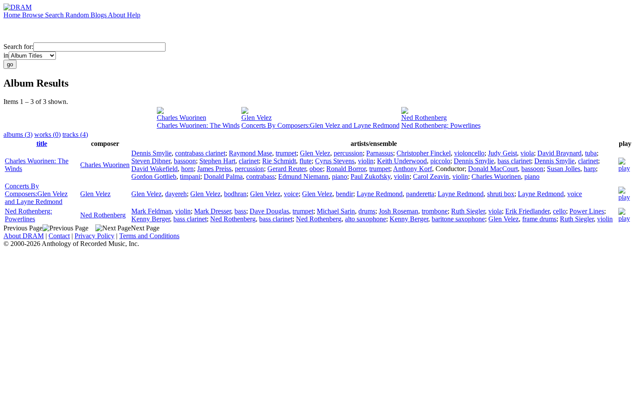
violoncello (469, 153)
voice (291, 193)
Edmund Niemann (303, 176)
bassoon (185, 161)
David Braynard (559, 153)
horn (187, 168)
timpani (190, 176)
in (6, 55)
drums (366, 211)
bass (240, 211)
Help (133, 15)
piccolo (440, 161)
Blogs (99, 15)
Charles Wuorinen (181, 117)
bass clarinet (514, 161)
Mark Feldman (151, 211)
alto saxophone (365, 219)
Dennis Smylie (151, 153)
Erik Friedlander (527, 211)
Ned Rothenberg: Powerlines (441, 125)
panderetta (420, 193)
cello (559, 211)
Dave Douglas (269, 211)
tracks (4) (75, 134)
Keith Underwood (402, 161)
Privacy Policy (94, 235)
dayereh (176, 193)
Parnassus (379, 153)
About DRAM (23, 235)
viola (527, 153)
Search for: (18, 46)
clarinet (249, 161)
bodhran (235, 193)
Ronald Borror (346, 168)
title (41, 143)
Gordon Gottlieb (153, 176)
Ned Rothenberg (424, 117)
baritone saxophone (458, 219)
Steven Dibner (150, 161)
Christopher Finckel (423, 153)
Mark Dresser (212, 211)
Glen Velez (256, 117)
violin (366, 161)
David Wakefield (154, 168)
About (117, 15)
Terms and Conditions (149, 235)
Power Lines (586, 211)
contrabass (260, 176)
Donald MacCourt (493, 168)
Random (78, 15)
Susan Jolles (563, 168)
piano (339, 176)
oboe (316, 168)
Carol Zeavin (431, 176)
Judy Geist (502, 153)
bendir (344, 193)
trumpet (286, 153)
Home (12, 15)
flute (305, 161)
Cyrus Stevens (334, 161)
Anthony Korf (412, 168)
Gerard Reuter (286, 168)
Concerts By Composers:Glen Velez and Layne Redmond (320, 125)
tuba (591, 153)
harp (590, 168)
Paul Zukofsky (370, 176)
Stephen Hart (217, 161)
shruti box (500, 193)
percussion (348, 153)
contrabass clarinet (200, 153)
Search (55, 15)
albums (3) (17, 134)
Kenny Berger (150, 219)
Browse (33, 15)
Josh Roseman (398, 211)
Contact (59, 235)
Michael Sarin (336, 211)
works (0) (47, 134)
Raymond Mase (250, 153)
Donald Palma (223, 176)
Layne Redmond (380, 193)
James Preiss (214, 168)
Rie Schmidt (279, 161)
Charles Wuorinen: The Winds (198, 125)
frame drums (539, 219)
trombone (435, 211)
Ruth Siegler (468, 211)
